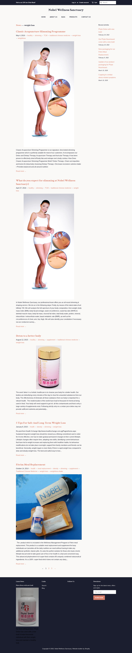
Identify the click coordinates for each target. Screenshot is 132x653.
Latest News (20, 581)
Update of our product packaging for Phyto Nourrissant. (106, 64)
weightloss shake (56, 471)
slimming (38, 35)
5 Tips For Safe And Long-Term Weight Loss (41, 423)
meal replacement (44, 468)
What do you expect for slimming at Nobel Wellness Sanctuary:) (45, 182)
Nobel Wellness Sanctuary (66, 10)
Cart (95, 2)
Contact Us (86, 17)
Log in (74, 2)
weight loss (76, 35)
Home (43, 17)
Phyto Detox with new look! (24, 585)
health (32, 427)
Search (44, 585)
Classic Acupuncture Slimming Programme (40, 31)
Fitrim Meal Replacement (30, 464)
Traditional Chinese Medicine (26, 471)
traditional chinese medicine (60, 35)
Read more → (21, 171)
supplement (51, 340)
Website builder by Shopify (81, 648)
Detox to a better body (28, 336)
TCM (45, 35)
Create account (84, 2)
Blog (63, 17)
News (18, 25)
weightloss (22, 38)
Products (73, 17)
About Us (53, 17)
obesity (39, 427)
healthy (30, 35)
